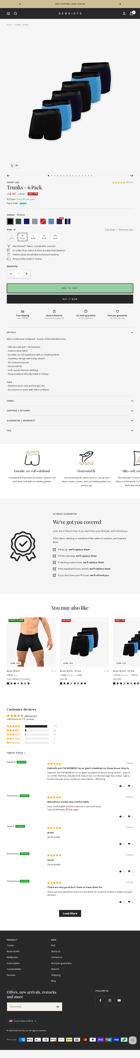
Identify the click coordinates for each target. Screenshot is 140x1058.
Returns (55, 969)
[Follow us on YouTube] (119, 1000)
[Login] (124, 13)
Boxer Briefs (13, 670)
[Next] (131, 175)
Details (11, 332)
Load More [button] (70, 913)
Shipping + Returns (18, 410)
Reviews (11, 975)
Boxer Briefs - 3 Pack (70, 670)
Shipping (55, 975)
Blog (53, 980)
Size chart (110, 229)
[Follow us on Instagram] (109, 1000)
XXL (55, 236)
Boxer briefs (13, 951)
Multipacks (12, 957)
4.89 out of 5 (30, 715)
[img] (54, 763)
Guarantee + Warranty (21, 420)
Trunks (10, 945)
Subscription (13, 963)
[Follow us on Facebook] (100, 1000)
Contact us (56, 957)
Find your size (126, 229)
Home (9, 24)
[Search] (15, 13)
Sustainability (14, 969)
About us (55, 951)
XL (44, 236)
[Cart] (131, 13)
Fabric (10, 400)
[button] (13, 726)
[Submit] (57, 1007)
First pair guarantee (61, 963)
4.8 (54, 671)
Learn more (84, 5)
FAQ (9, 430)
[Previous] (8, 175)
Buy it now (70, 299)
